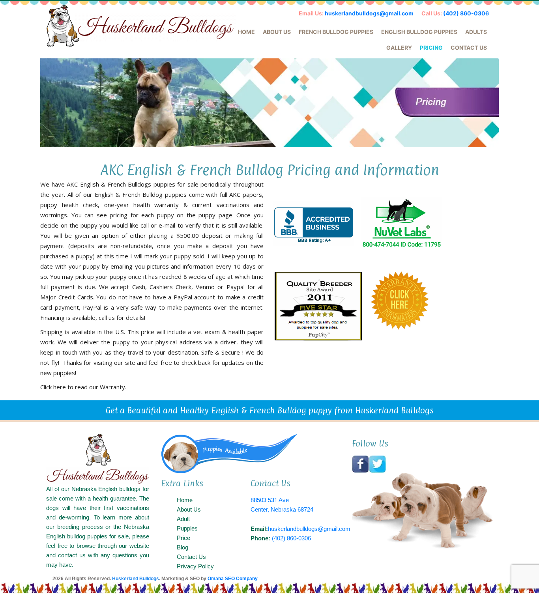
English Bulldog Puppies (419, 31)
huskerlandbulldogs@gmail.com (369, 13)
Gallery (399, 47)
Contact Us (469, 47)
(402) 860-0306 (466, 13)
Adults (476, 31)
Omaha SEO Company (233, 578)
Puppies (187, 528)
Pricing (431, 47)
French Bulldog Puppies (336, 31)
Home (246, 31)
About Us (277, 31)
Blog (182, 547)
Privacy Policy (195, 566)
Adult (183, 519)
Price (183, 537)
